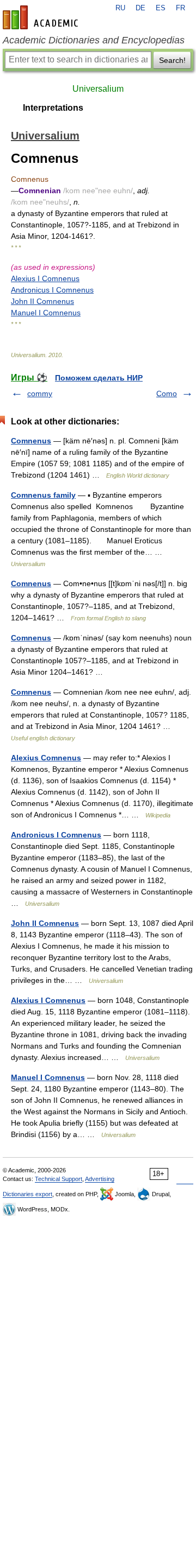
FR (180, 8)
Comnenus (31, 440)
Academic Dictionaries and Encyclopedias (94, 40)
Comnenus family (43, 495)
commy (39, 393)
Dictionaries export (27, 1194)
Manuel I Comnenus (46, 312)
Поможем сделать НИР (99, 377)
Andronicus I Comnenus (52, 289)
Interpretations (53, 107)
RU (120, 8)
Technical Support (58, 1179)
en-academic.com (42, 17)
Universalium (98, 88)
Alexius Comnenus (46, 757)
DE (140, 8)
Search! (172, 60)
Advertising (99, 1179)
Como (166, 393)
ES (161, 8)
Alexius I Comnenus (45, 278)
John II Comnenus (42, 301)
